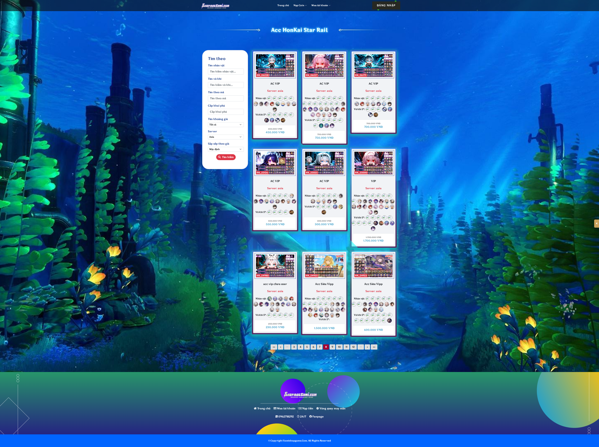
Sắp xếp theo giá (218, 143)
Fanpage (318, 416)
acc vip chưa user (275, 284)
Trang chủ (283, 5)
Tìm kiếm (228, 157)
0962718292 (286, 416)
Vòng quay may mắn (332, 408)
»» (374, 347)
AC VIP (275, 83)
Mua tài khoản (286, 408)
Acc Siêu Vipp (324, 284)
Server (212, 131)
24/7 (303, 416)
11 (346, 347)
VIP (373, 181)
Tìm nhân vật (216, 65)
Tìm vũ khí (214, 78)
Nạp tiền (307, 408)
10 (339, 347)
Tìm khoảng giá (218, 119)
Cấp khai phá (216, 105)
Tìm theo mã (216, 92)
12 (353, 347)
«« (274, 347)
